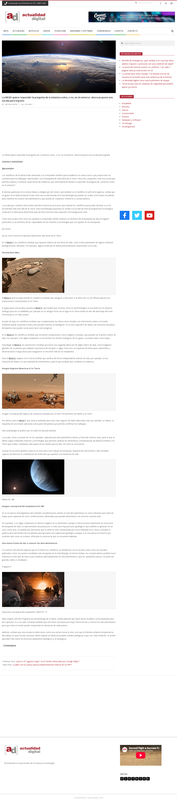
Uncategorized (128, 126)
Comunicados (128, 113)
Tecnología (127, 123)
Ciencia (125, 110)
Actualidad (126, 103)
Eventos (125, 116)
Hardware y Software (131, 120)
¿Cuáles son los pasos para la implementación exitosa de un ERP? (42, 664)
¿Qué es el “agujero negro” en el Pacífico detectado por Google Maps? (47, 661)
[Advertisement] (59, 130)
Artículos (126, 106)
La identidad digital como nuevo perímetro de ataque (145, 80)
